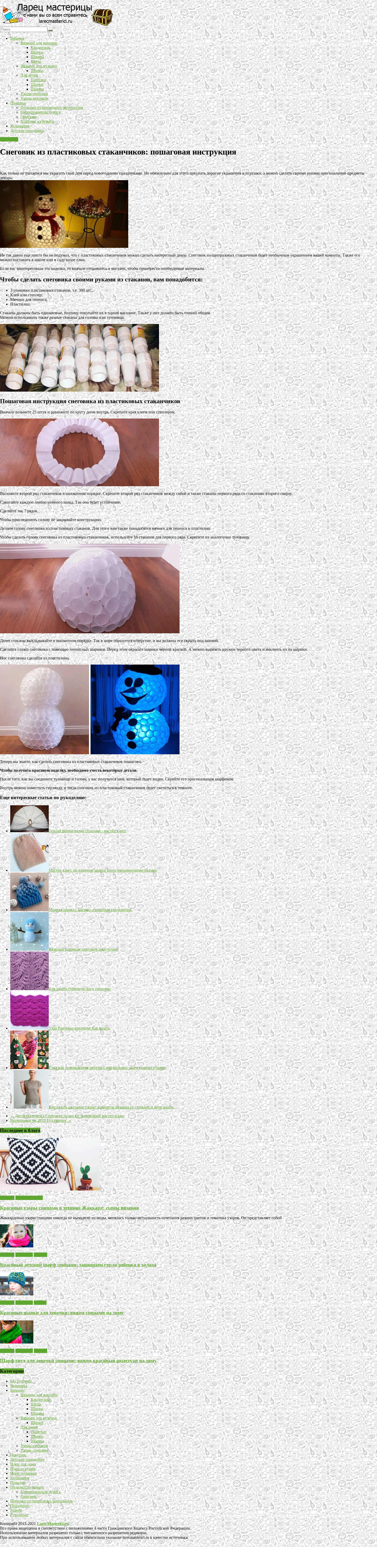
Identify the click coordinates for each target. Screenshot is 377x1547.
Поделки (18, 103)
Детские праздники (27, 130)
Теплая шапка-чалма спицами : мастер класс (87, 831)
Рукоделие (9, 139)
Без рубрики (21, 1381)
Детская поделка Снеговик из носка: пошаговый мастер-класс (67, 1116)
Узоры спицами (34, 93)
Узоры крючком (34, 98)
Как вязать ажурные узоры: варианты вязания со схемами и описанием (111, 1107)
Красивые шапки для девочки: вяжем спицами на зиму (62, 1312)
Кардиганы (41, 47)
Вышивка (18, 1385)
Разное (16, 1510)
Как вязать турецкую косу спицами (80, 988)
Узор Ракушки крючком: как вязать (79, 1028)
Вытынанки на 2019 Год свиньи (41, 1120)
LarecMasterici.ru (52, 1523)
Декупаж (18, 1455)
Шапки (37, 52)
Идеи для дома (23, 1464)
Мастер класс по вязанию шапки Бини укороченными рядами (103, 870)
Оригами (28, 117)
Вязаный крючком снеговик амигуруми (83, 949)
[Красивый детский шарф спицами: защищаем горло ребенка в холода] (16, 1246)
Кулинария (19, 126)
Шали (36, 61)
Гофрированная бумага (41, 112)
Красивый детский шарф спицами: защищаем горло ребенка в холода (78, 1264)
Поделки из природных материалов (52, 107)
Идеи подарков (23, 1473)
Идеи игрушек (23, 1469)
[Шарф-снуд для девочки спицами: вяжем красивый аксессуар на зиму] (16, 1342)
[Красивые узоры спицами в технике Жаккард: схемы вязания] (50, 1189)
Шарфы (37, 57)
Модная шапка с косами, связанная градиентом (90, 910)
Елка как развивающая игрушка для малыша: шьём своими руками (107, 1067)
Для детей (29, 75)
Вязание (17, 38)
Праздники (20, 1505)
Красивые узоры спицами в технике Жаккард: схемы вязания (69, 1207)
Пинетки (38, 80)
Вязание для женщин (39, 43)
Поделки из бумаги (37, 121)
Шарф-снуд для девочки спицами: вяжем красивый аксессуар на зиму (78, 1360)
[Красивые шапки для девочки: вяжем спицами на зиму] (16, 1294)
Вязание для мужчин (39, 66)
